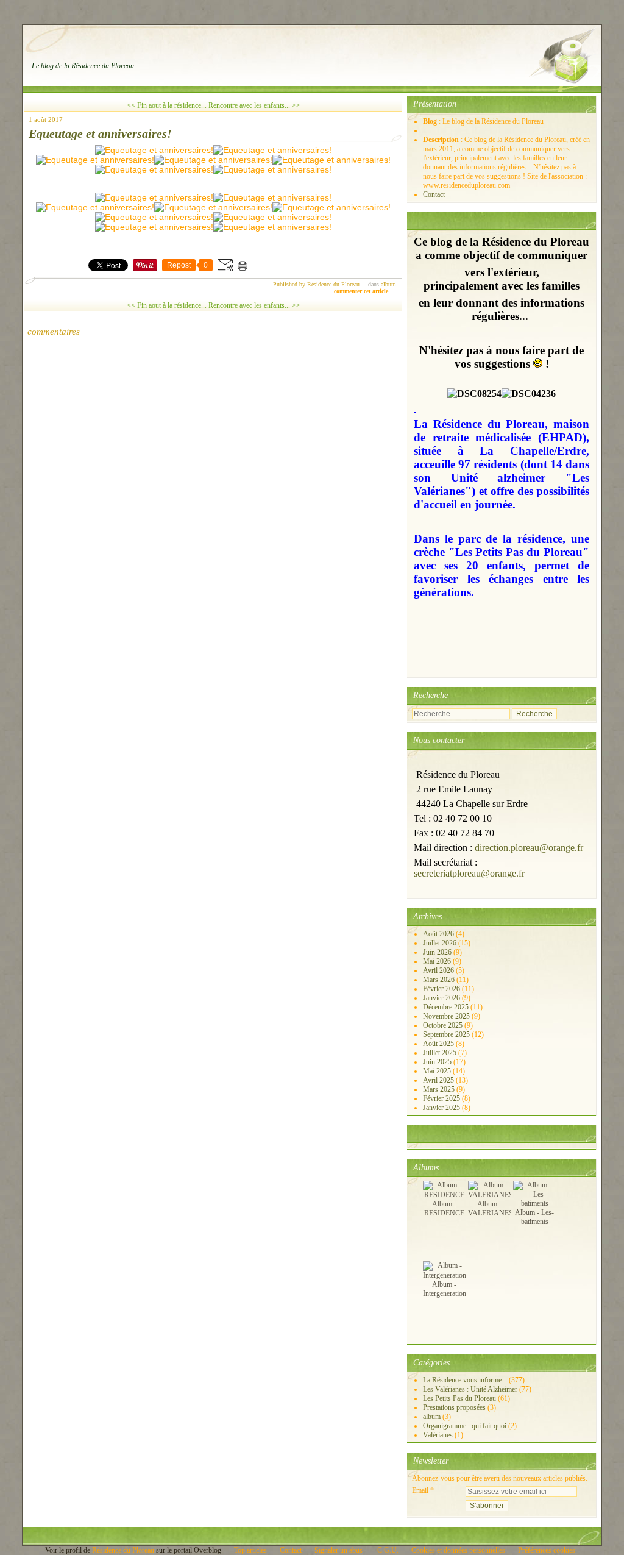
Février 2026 (442, 988)
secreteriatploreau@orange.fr (469, 873)
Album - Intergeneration (444, 1289)
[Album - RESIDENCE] (444, 1194)
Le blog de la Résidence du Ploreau (83, 66)
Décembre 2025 (446, 1007)
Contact (434, 194)
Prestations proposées (454, 1407)
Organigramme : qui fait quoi (464, 1426)
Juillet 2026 (440, 943)
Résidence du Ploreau (123, 1550)
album (388, 284)
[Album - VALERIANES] (490, 1194)
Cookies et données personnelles (458, 1550)
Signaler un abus (339, 1550)
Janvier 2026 (442, 998)
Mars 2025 (439, 1089)
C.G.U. (388, 1550)
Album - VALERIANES (490, 1208)
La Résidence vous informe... (465, 1380)
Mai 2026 (438, 961)
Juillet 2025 (440, 1052)
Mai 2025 (438, 1071)
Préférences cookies (546, 1550)
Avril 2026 (439, 970)
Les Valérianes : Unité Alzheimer (470, 1389)
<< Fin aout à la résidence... (167, 105)
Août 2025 (439, 1043)
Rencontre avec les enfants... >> (254, 105)
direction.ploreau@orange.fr (529, 847)
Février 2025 (442, 1098)
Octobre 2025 (443, 1025)
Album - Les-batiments (534, 1217)
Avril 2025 (439, 1080)
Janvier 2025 (442, 1107)
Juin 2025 (438, 1062)
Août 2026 (439, 934)
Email (420, 1490)
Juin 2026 (438, 952)
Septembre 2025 (447, 1034)
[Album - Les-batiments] (534, 1203)
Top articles (250, 1550)
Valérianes (438, 1435)
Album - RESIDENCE (444, 1208)
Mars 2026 (439, 979)
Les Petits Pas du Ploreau (459, 1398)
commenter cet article (362, 291)
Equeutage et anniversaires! (100, 133)
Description (442, 139)
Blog (430, 121)
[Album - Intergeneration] (444, 1275)
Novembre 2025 (447, 1016)
